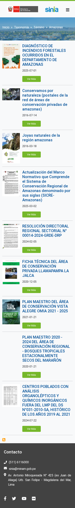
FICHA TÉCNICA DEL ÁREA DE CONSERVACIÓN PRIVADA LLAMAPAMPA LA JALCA (45, 268)
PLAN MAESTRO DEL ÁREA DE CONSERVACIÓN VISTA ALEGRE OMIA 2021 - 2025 (45, 306)
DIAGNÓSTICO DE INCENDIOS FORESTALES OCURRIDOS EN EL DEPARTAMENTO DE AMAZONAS (44, 55)
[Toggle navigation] (68, 10)
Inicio (5, 27)
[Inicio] (51, 9)
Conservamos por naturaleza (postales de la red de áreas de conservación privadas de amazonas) (45, 99)
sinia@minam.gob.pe (22, 469)
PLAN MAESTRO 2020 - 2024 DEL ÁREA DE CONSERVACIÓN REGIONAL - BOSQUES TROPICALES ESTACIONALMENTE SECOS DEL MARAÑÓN (46, 349)
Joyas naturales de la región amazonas (41, 137)
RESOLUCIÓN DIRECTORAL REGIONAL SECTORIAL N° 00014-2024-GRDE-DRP (45, 231)
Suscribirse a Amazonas (3, 439)
